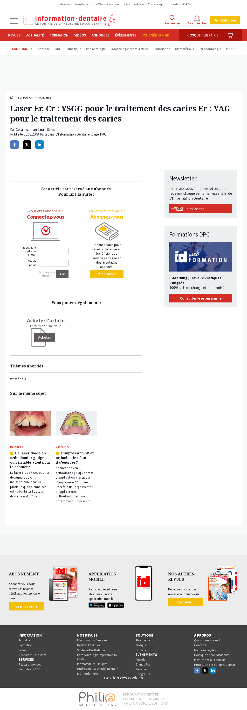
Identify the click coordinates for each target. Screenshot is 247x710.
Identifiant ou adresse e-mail (29, 251)
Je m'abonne (225, 20)
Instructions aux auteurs (209, 660)
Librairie (141, 650)
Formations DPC (29, 669)
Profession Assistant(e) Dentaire (97, 669)
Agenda (140, 660)
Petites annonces (30, 664)
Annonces (100, 35)
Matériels (44, 97)
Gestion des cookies (123, 678)
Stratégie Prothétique (91, 650)
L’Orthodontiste (87, 674)
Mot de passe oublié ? (47, 274)
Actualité (35, 35)
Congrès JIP (143, 674)
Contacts (200, 645)
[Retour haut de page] (238, 697)
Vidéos (80, 35)
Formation (59, 35)
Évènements (125, 35)
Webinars (141, 669)
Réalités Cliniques (88, 645)
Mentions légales (205, 650)
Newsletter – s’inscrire (32, 655)
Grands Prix (143, 664)
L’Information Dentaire (92, 640)
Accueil (12, 97)
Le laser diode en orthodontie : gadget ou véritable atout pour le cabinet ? (30, 460)
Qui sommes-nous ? (207, 640)
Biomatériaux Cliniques (92, 664)
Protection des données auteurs (214, 665)
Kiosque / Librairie (202, 35)
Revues (14, 35)
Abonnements (145, 640)
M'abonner (107, 274)
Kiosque (141, 645)
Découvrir (185, 602)
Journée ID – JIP (155, 35)
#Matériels (18, 379)
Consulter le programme (200, 298)
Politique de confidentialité (211, 655)
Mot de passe (32, 263)
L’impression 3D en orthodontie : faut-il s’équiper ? (75, 458)
